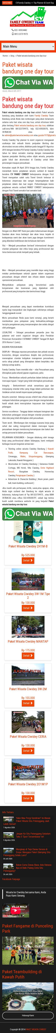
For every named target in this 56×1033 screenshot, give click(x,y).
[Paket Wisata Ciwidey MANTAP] (28, 626)
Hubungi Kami (28, 1015)
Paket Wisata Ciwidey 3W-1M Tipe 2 (28, 596)
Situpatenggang (35, 456)
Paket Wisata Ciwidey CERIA (28, 736)
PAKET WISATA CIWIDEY (36, 1029)
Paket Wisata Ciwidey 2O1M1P (28, 784)
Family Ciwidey (42, 115)
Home (5, 56)
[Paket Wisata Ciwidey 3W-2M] (28, 674)
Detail (26, 560)
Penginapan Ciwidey (24, 475)
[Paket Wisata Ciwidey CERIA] (28, 722)
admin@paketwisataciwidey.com (19, 135)
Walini (22, 456)
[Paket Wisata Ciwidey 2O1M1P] (28, 769)
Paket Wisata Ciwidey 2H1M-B (28, 546)
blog (12, 56)
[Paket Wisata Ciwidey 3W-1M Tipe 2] (28, 579)
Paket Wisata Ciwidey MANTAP (28, 641)
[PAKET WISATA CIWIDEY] (28, 17)
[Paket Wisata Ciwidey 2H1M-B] (28, 531)
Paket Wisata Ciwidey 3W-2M (28, 689)
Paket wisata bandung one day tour (28, 68)
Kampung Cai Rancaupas (36, 452)
